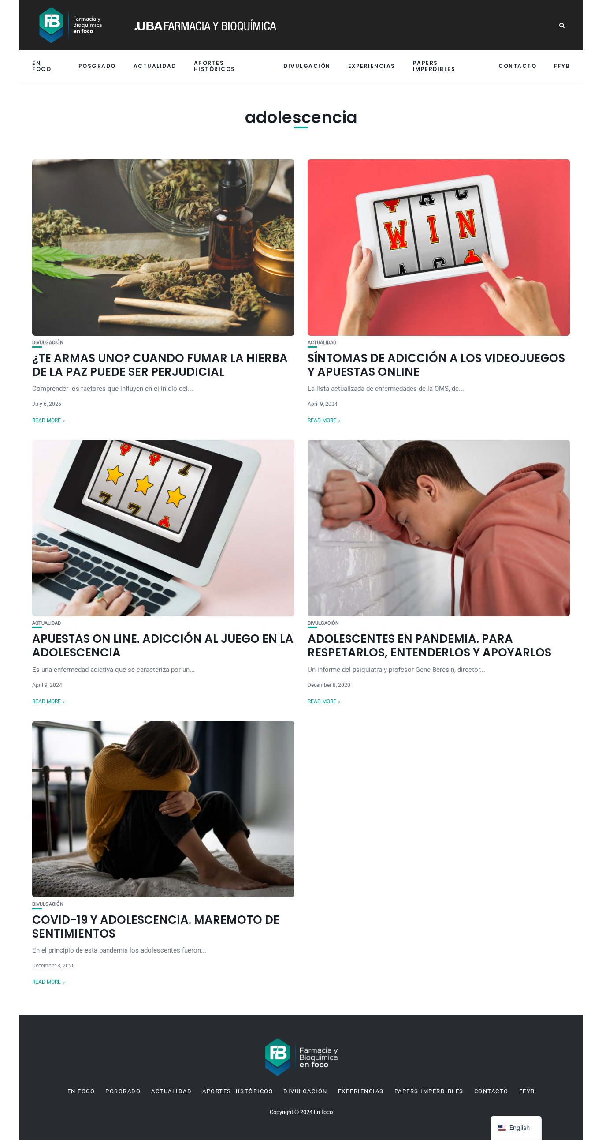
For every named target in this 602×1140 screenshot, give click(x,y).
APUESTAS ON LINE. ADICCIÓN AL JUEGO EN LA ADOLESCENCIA (163, 645)
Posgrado (97, 66)
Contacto (517, 66)
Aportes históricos (214, 65)
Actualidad (155, 66)
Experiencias (371, 66)
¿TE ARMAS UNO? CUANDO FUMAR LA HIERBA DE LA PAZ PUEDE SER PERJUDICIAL (160, 365)
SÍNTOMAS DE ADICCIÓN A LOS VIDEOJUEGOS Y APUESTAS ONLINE (436, 365)
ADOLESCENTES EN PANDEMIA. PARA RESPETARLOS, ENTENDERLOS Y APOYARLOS (429, 645)
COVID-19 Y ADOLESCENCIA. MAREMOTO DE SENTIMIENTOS (155, 926)
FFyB (562, 66)
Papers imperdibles (434, 65)
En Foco (41, 65)
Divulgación (307, 66)
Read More (46, 420)
